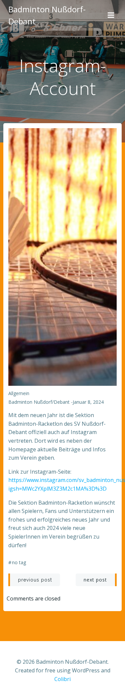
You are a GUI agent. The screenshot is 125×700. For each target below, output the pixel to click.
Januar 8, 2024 (88, 402)
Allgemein (18, 393)
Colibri (62, 679)
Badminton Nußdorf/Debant (39, 402)
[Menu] (111, 15)
